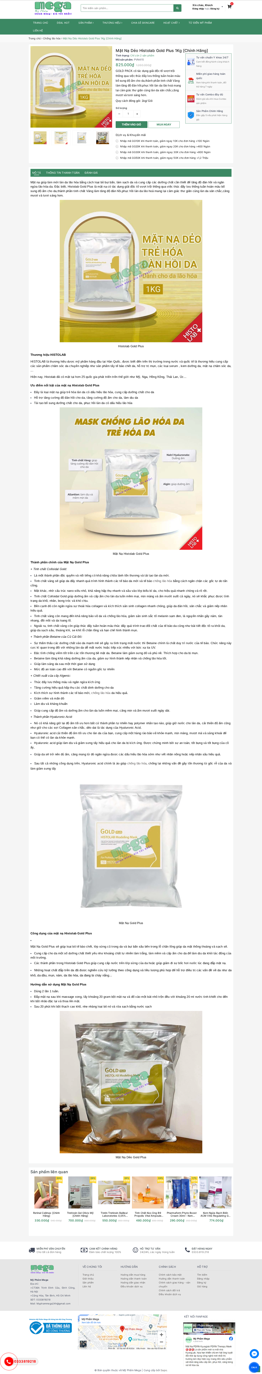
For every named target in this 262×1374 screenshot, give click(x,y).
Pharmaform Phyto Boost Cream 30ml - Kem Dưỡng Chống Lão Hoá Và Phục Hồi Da (182, 1214)
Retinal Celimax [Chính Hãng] (46, 1214)
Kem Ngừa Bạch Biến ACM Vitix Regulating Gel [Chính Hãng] (215, 1214)
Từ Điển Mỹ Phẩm (200, 22)
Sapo (164, 1370)
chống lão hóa (162, 581)
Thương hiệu (111, 22)
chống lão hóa (137, 763)
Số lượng (121, 107)
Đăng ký (214, 8)
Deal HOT (63, 22)
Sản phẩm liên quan (49, 1172)
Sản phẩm (85, 22)
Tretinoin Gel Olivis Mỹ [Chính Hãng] (80, 1214)
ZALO (254, 1367)
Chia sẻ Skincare (143, 22)
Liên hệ (38, 30)
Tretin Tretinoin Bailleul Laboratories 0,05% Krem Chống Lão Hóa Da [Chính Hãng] (114, 1214)
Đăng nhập (198, 8)
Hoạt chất (171, 22)
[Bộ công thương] (51, 1325)
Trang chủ (40, 22)
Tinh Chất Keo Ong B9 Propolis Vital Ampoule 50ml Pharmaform (147, 1214)
